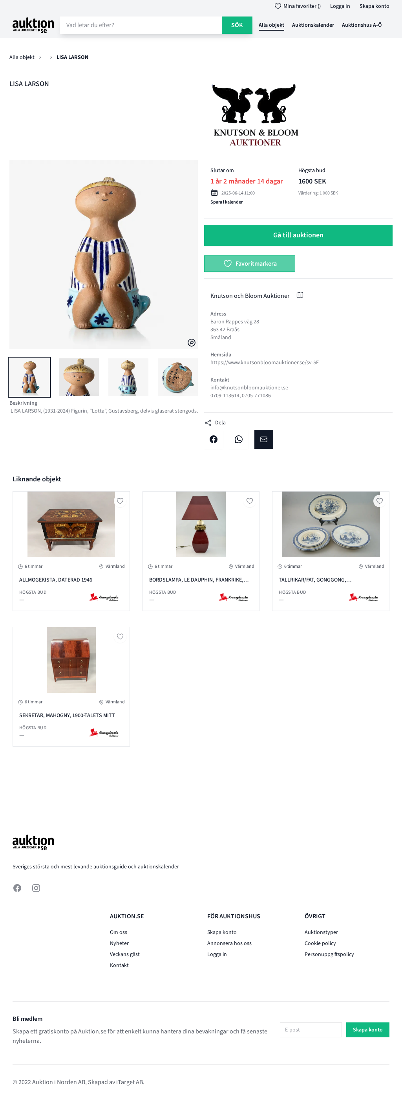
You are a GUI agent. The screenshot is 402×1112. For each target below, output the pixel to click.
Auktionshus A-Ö (362, 25)
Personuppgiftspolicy (329, 954)
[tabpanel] (103, 254)
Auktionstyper (321, 932)
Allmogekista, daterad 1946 (55, 580)
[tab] (29, 377)
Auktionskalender (313, 25)
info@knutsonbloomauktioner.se (249, 388)
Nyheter (119, 943)
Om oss (118, 932)
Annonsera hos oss (229, 943)
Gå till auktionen (298, 235)
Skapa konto (374, 6)
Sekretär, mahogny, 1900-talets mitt (67, 715)
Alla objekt (271, 25)
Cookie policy (320, 943)
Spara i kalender (226, 202)
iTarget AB (129, 1082)
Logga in (340, 6)
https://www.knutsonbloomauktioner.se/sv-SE (264, 363)
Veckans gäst (125, 954)
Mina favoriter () (302, 6)
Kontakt (119, 965)
